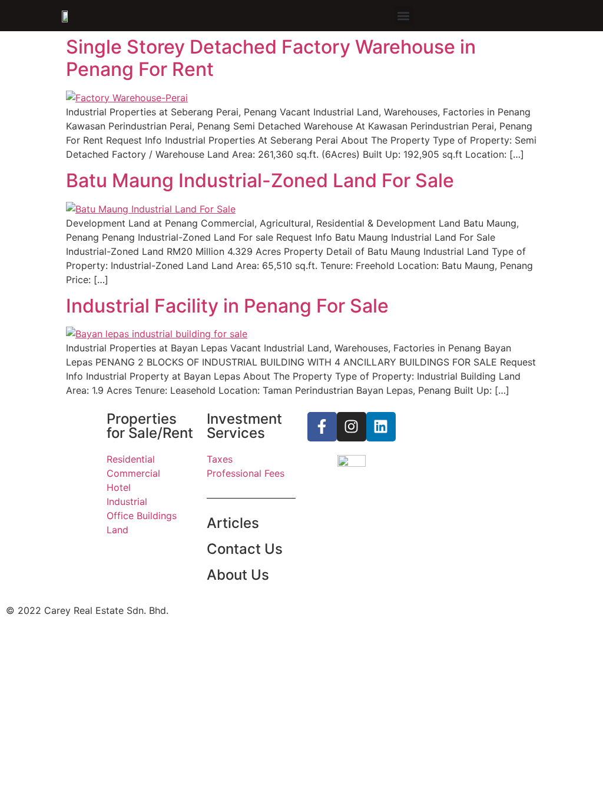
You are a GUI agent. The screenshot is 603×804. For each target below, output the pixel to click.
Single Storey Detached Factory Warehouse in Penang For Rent (271, 58)
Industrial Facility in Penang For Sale (227, 305)
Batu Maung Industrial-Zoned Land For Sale (260, 180)
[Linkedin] (381, 426)
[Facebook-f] (322, 426)
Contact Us (245, 548)
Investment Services (244, 425)
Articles (233, 522)
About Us (238, 574)
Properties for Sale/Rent (150, 425)
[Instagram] (351, 426)
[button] (403, 15)
